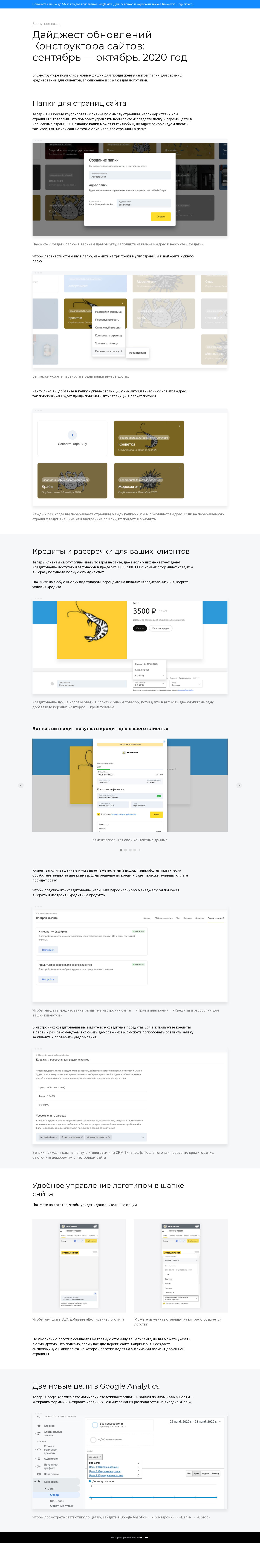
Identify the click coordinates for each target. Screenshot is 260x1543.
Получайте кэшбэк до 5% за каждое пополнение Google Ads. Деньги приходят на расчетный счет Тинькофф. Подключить (112, 4)
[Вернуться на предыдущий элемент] (21, 785)
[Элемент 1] (121, 850)
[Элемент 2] (125, 850)
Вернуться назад (46, 24)
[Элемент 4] (134, 850)
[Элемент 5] (139, 850)
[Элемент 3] (130, 850)
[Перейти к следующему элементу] (239, 785)
